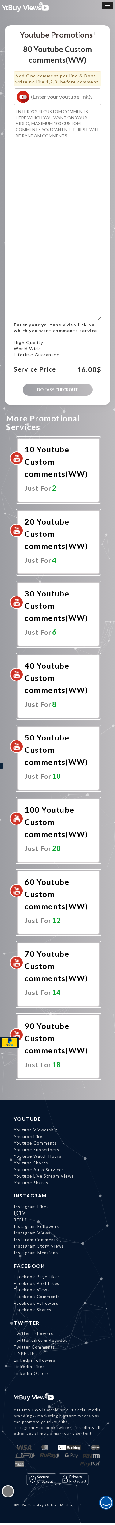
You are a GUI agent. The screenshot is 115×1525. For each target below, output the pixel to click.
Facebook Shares (33, 1309)
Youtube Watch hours (38, 1156)
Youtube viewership (36, 1129)
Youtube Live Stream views (44, 1176)
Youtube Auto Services (39, 1169)
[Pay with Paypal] (9, 1042)
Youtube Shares (31, 1182)
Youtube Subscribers (36, 1149)
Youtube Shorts (31, 1162)
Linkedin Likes (29, 1366)
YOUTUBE (27, 1119)
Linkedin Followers (34, 1360)
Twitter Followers (33, 1333)
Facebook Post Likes (36, 1283)
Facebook (29, 1266)
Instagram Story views (39, 1246)
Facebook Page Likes (37, 1276)
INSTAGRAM (30, 1195)
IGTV (19, 1213)
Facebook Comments (37, 1296)
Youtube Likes (29, 1136)
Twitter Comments (34, 1347)
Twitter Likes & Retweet (40, 1340)
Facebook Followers (36, 1303)
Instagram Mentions (36, 1252)
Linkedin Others (31, 1373)
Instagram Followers (36, 1226)
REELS (20, 1219)
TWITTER (27, 1323)
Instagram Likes (31, 1206)
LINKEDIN (24, 1353)
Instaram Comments (36, 1239)
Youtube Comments (35, 1143)
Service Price (35, 369)
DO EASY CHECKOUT (57, 389)
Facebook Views (32, 1289)
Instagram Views (32, 1232)
